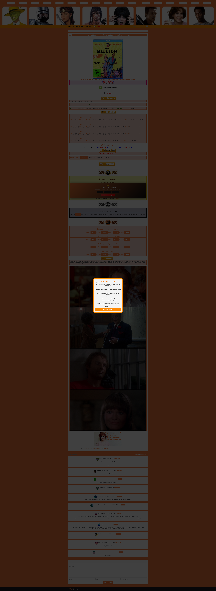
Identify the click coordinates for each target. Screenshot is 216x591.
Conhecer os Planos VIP (108, 309)
